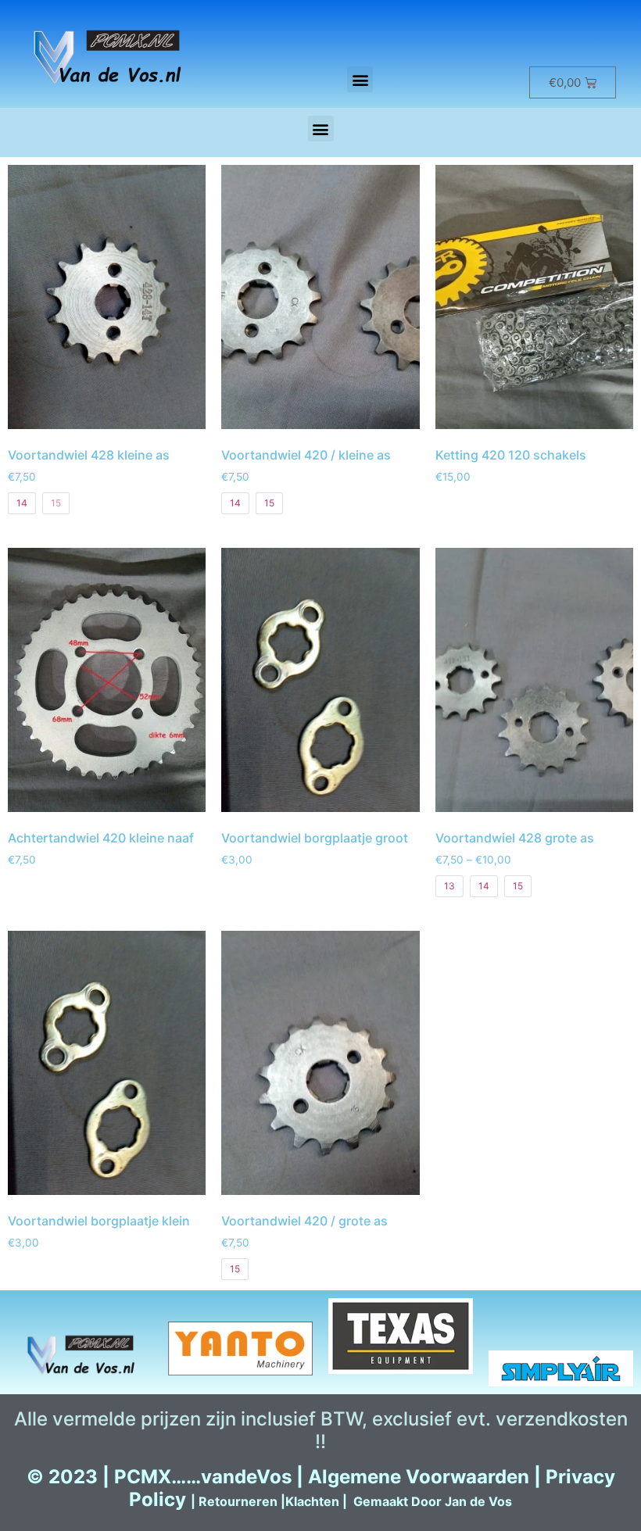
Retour (220, 1501)
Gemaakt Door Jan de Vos (432, 1501)
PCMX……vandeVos (203, 1476)
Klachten (312, 1501)
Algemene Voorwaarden (418, 1476)
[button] (360, 79)
